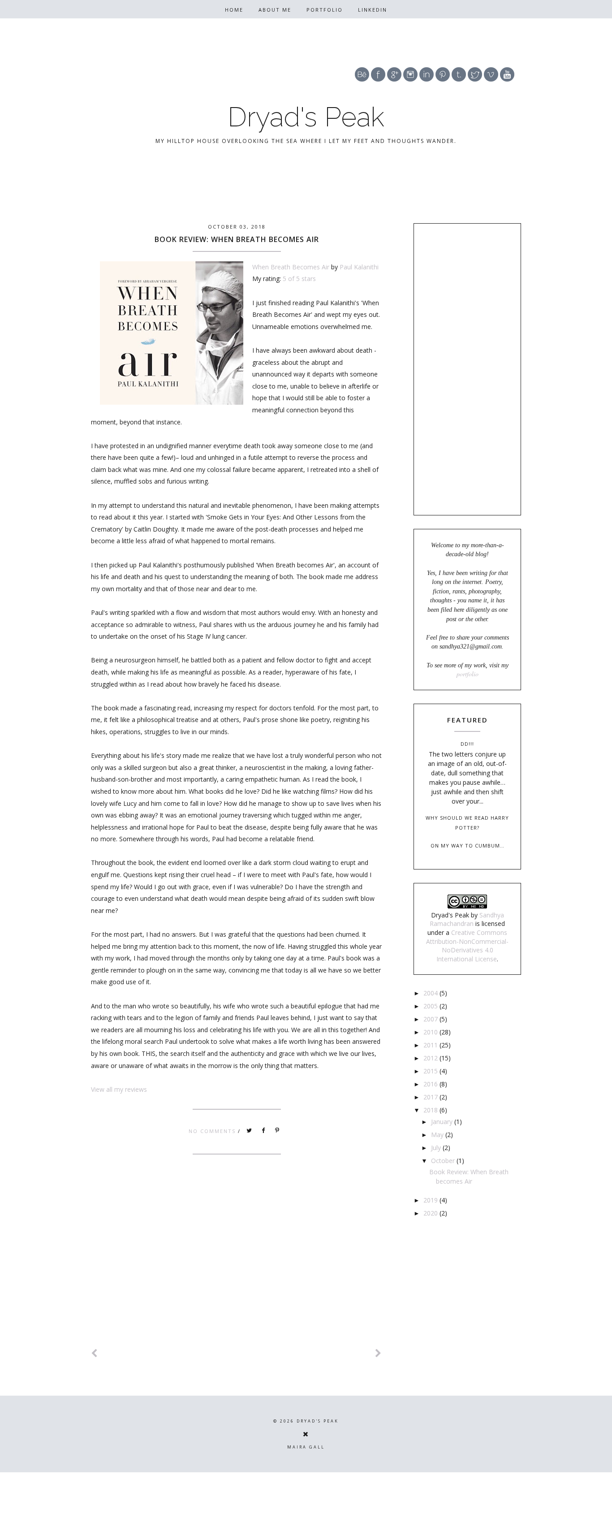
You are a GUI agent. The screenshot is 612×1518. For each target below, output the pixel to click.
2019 (431, 1200)
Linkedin (372, 9)
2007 (431, 1019)
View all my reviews (119, 1089)
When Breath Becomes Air (290, 267)
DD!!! (467, 743)
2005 (431, 1006)
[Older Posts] (378, 1353)
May (438, 1134)
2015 (431, 1071)
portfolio (467, 674)
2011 (431, 1045)
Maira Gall (306, 1447)
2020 (431, 1213)
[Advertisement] (236, 1262)
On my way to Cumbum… (467, 845)
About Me (275, 9)
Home (234, 9)
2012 (431, 1058)
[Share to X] (249, 1130)
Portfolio (324, 9)
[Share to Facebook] (263, 1130)
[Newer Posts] (94, 1353)
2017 (431, 1097)
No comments (213, 1131)
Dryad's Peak (306, 117)
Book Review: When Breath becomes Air (237, 239)
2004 (431, 993)
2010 (431, 1032)
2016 (431, 1084)
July (437, 1147)
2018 (431, 1110)
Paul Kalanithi (359, 267)
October (444, 1160)
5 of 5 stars (299, 278)
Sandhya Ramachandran (467, 919)
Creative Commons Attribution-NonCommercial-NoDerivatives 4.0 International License (467, 945)
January (442, 1121)
